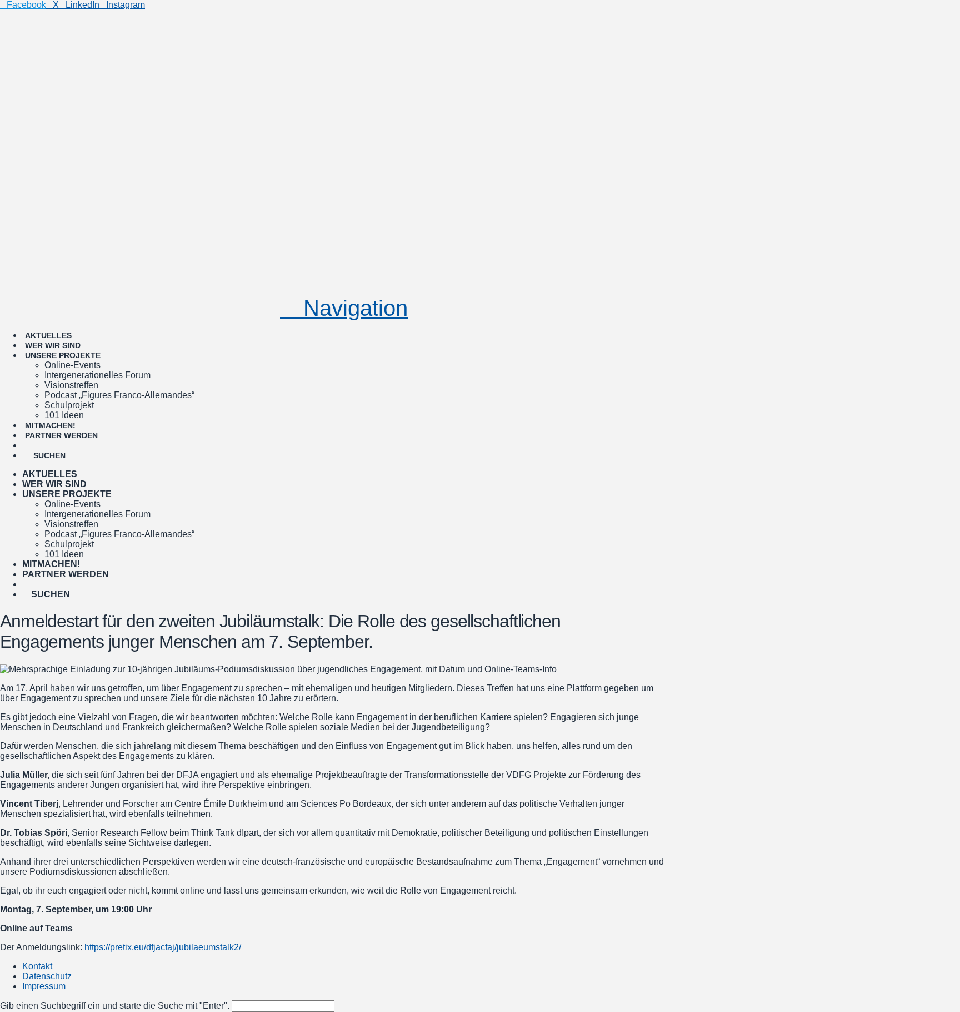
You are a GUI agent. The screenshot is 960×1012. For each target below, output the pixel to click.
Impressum (44, 986)
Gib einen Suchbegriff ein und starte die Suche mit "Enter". (114, 1005)
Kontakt (37, 966)
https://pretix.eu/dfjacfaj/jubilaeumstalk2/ (162, 947)
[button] (344, 308)
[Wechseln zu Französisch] (83, 435)
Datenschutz (47, 976)
